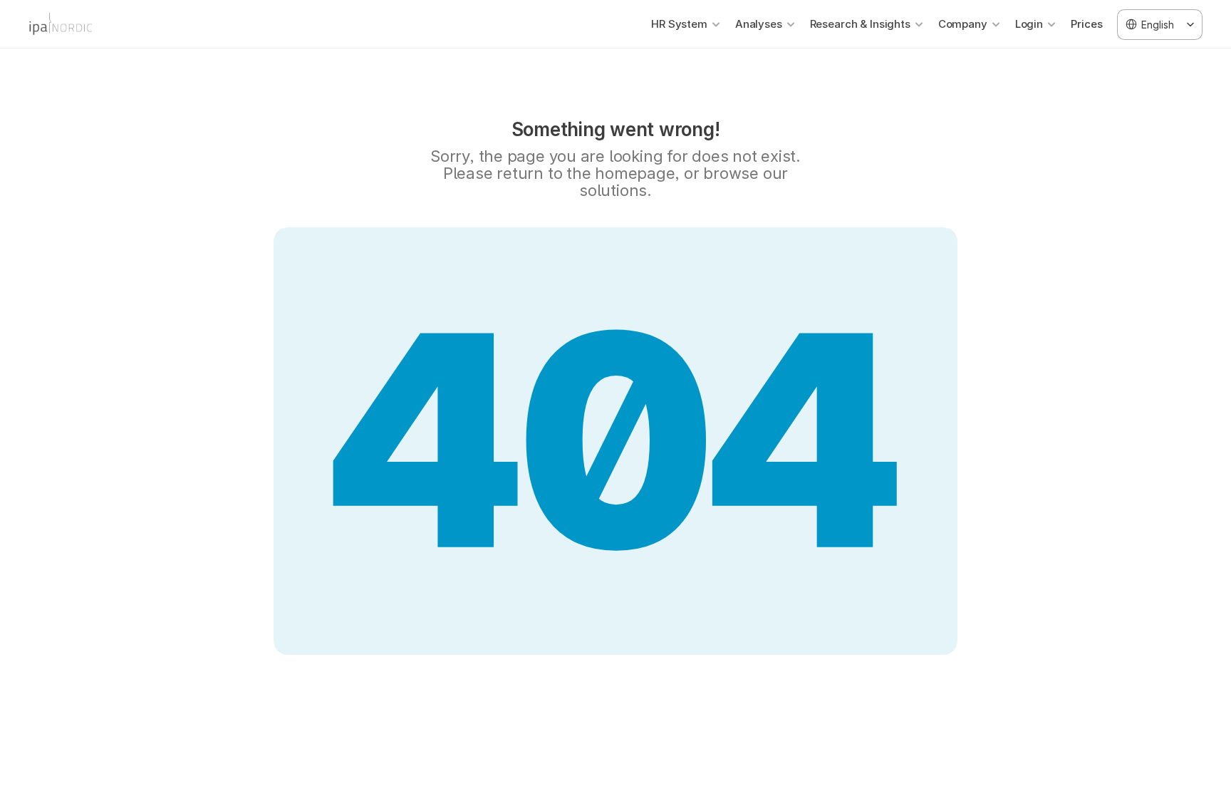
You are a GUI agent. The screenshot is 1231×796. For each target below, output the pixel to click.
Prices (1087, 24)
